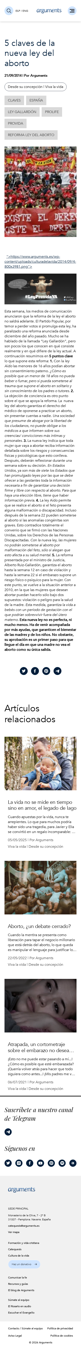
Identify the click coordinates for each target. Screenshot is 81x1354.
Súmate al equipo (32, 1328)
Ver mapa (13, 1232)
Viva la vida (54, 86)
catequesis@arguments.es (21, 1226)
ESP (18, 11)
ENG (25, 11)
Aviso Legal (15, 1335)
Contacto (13, 1328)
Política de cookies (61, 1335)
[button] (24, 1264)
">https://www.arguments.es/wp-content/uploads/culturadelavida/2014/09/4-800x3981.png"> (40, 261)
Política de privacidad (60, 1328)
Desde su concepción (25, 86)
